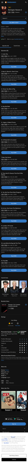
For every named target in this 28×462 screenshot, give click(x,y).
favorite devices (18, 39)
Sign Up (14, 424)
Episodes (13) (5, 45)
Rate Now (17, 325)
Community (10, 325)
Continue (14, 459)
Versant (13, 436)
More (2, 36)
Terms (5, 438)
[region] (14, 447)
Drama (7, 370)
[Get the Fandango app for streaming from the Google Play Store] (18, 419)
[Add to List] (26, 12)
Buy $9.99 (17, 22)
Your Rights (6, 443)
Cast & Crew (17, 45)
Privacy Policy (5, 439)
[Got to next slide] (26, 288)
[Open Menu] (2, 2)
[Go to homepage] (10, 2)
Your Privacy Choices (14, 455)
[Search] (26, 2)
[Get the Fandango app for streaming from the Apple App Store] (9, 419)
